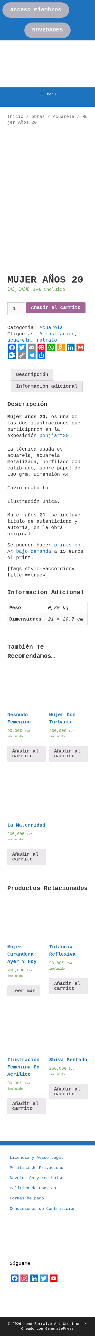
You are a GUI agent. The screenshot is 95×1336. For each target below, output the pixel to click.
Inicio (15, 116)
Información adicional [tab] (46, 386)
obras (38, 116)
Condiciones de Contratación (43, 1208)
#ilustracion (57, 334)
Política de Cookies (33, 1188)
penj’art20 (54, 435)
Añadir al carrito (56, 307)
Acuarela (63, 116)
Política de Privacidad (36, 1168)
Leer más (24, 991)
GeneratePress (59, 1329)
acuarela (19, 340)
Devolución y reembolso (36, 1178)
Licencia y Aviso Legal (36, 1157)
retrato (47, 340)
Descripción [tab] (32, 374)
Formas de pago (27, 1198)
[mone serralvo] (22, 1294)
